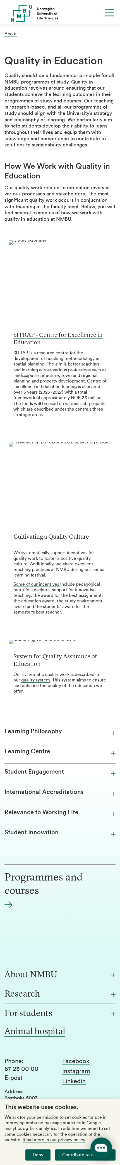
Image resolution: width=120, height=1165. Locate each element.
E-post (13, 1078)
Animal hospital (34, 1031)
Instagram (76, 1071)
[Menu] (109, 13)
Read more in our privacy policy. (54, 1140)
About (10, 34)
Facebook (76, 1061)
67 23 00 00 (21, 1069)
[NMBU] (60, 13)
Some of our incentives (36, 584)
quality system (35, 680)
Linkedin (74, 1081)
